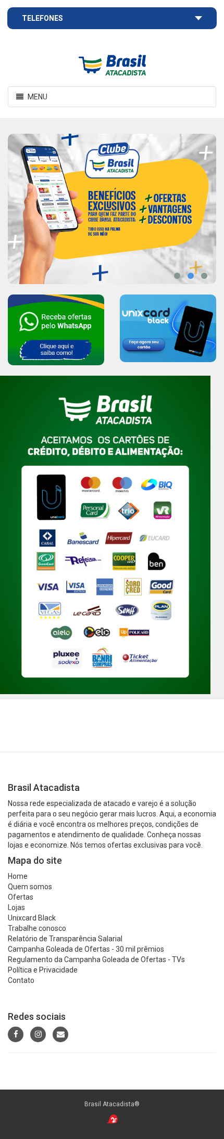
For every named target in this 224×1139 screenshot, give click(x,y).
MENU (30, 99)
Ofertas (20, 897)
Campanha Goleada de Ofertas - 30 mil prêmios (86, 949)
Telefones (42, 18)
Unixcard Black (32, 918)
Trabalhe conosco (37, 928)
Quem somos (30, 886)
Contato (21, 980)
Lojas (16, 907)
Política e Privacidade (43, 970)
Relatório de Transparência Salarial (65, 939)
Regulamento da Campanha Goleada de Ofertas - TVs (96, 959)
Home (18, 876)
